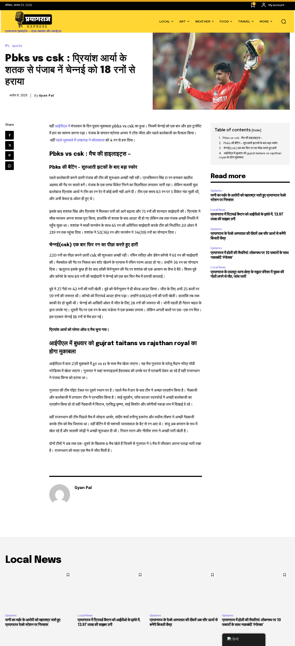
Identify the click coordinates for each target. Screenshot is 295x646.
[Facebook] (9, 135)
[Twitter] (9, 145)
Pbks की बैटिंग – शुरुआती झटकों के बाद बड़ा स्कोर (251, 143)
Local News (218, 210)
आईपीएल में (63, 126)
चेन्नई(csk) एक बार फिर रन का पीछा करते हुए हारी (250, 148)
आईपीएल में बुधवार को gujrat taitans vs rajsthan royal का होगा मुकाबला (250, 155)
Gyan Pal (46, 95)
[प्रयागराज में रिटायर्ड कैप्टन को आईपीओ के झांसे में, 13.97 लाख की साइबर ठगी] (112, 590)
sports (17, 46)
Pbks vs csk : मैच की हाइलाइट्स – (243, 138)
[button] (283, 21)
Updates (216, 190)
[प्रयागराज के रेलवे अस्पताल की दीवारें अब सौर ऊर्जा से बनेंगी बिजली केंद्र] (184, 590)
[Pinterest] (9, 155)
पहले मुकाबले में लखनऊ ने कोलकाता (80, 140)
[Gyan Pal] (59, 494)
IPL (7, 46)
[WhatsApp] (9, 165)
